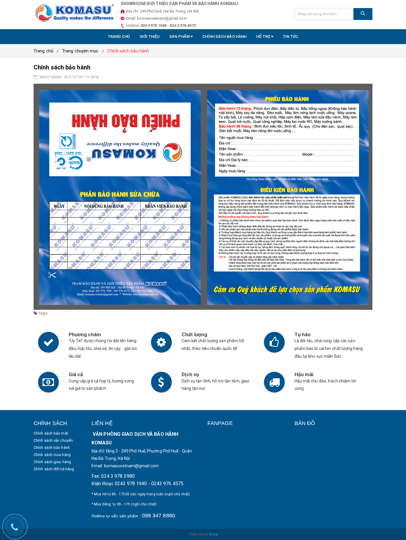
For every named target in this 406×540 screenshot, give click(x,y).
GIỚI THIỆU (150, 36)
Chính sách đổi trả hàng (54, 469)
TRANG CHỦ (119, 36)
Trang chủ (43, 51)
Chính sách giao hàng (52, 462)
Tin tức (290, 36)
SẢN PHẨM (180, 36)
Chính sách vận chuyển (53, 440)
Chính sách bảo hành (224, 36)
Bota (213, 534)
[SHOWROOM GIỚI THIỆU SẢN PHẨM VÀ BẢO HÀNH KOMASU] (75, 12)
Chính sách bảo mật (51, 433)
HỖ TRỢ (263, 36)
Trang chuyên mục (80, 51)
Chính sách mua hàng (52, 454)
